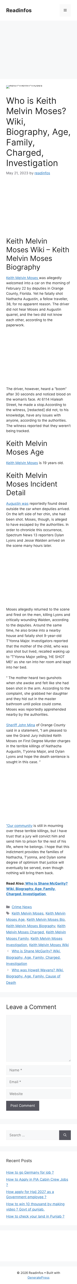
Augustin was (17, 503)
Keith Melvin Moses (22, 278)
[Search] (65, 1135)
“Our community (19, 826)
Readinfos (19, 10)
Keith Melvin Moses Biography (30, 926)
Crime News (22, 907)
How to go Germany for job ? (30, 1172)
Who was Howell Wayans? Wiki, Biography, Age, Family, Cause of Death (35, 976)
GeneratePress (38, 1277)
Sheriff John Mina (20, 725)
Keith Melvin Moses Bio (46, 919)
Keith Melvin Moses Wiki (49, 945)
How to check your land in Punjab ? (35, 1216)
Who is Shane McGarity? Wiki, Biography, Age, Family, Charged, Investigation (37, 888)
